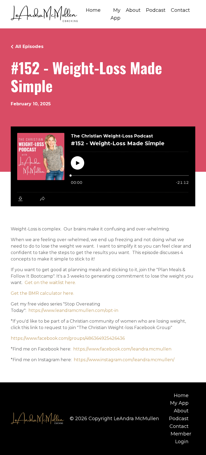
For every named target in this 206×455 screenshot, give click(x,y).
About (133, 10)
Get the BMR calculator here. (42, 293)
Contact (180, 10)
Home (93, 10)
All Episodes (29, 46)
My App (115, 14)
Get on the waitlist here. (50, 282)
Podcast (155, 10)
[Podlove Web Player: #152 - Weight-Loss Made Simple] (103, 166)
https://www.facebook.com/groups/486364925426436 (68, 338)
